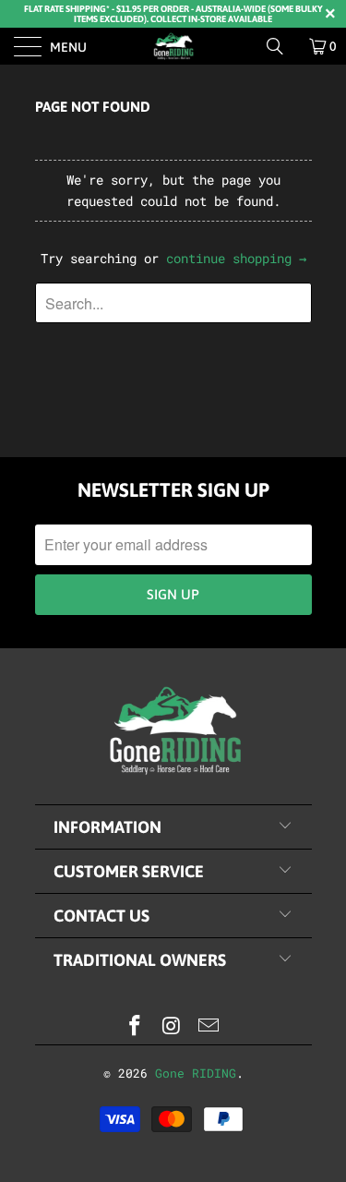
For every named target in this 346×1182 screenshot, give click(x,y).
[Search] (281, 46)
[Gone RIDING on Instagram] (172, 1026)
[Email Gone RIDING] (208, 1026)
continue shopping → (236, 258)
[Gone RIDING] (173, 46)
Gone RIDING (195, 1073)
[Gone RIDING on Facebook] (135, 1026)
